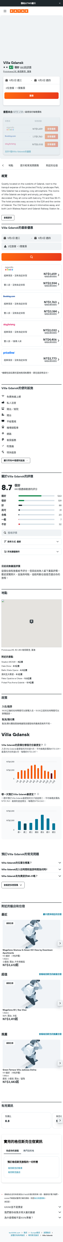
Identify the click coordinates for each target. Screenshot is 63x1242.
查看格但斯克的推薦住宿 (50, 1034)
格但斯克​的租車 (15, 1168)
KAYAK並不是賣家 (13, 1207)
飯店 (25, 1233)
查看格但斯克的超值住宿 (50, 974)
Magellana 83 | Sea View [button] (15, 1010)
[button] (60, 3)
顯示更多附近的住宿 (52, 914)
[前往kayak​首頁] (19, 11)
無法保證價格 (39, 1198)
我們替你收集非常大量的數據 (19, 1212)
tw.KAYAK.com (14, 1233)
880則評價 (25, 67)
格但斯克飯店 (14, 1172)
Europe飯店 (35, 1233)
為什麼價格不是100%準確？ (18, 1217)
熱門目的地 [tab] (28, 1150)
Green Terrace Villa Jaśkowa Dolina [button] (19, 1069)
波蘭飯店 (47, 1233)
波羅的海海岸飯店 (18, 1235)
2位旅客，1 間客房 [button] (15, 87)
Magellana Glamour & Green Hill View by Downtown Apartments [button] (28, 951)
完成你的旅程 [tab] (12, 1150)
